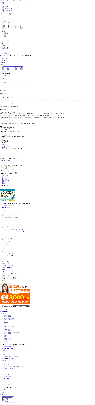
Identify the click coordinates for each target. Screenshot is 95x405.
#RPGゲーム (4, 58)
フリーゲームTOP (5, 146)
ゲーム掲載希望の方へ (6, 401)
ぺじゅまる (2, 62)
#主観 (3, 182)
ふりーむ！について (6, 398)
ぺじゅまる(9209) (4, 311)
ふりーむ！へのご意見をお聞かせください (9, 402)
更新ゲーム (4, 3)
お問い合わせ (4, 400)
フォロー (2, 64)
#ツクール (4, 178)
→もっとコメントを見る (4, 170)
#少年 (3, 177)
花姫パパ (4, 360)
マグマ (3, 269)
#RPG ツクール (5, 175)
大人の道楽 (4, 380)
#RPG (3, 181)
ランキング (4, 4)
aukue (3, 259)
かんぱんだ (4, 350)
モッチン (4, 370)
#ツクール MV (4, 179)
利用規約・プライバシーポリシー (8, 396)
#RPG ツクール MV (5, 180)
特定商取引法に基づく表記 (7, 397)
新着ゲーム (4, 2)
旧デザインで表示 (5, 399)
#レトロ (3, 18)
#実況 (3, 176)
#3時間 (3, 183)
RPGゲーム (4, 147)
